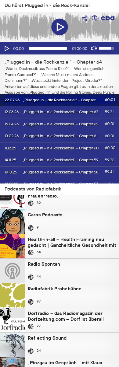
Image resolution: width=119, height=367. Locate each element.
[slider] (48, 48)
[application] (59, 48)
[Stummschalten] (94, 48)
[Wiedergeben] (6, 48)
